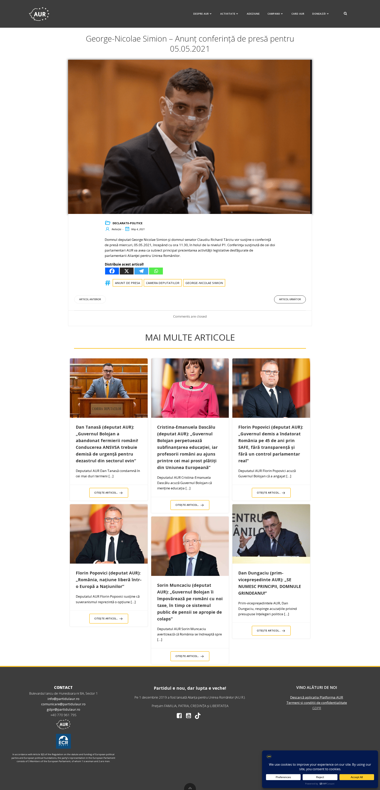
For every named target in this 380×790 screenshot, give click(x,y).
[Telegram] (141, 271)
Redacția (116, 229)
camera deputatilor (162, 283)
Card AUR (298, 13)
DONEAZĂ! (319, 13)
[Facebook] (112, 271)
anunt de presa (127, 283)
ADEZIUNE (253, 13)
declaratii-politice (127, 223)
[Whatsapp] (156, 271)
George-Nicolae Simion (204, 283)
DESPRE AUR (201, 13)
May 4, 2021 (138, 229)
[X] (127, 271)
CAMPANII (274, 13)
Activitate (227, 13)
